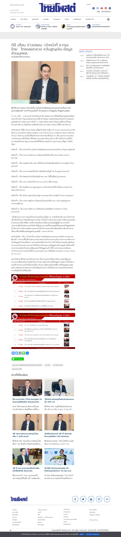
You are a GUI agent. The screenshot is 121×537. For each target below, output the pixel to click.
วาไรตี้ (39, 512)
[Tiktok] (110, 8)
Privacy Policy (94, 520)
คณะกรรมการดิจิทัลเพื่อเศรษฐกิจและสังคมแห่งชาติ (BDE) (27, 365)
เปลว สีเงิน (24, 19)
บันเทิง (67, 19)
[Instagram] (106, 8)
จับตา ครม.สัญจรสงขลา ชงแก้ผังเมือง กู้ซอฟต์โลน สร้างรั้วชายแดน (98, 67)
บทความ (14, 517)
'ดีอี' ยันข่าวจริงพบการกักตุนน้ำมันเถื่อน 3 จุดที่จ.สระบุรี (25, 435)
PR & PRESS (93, 510)
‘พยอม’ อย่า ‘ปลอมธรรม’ (23, 27)
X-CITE (66, 514)
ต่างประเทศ (56, 19)
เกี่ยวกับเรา (92, 512)
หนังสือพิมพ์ (77, 19)
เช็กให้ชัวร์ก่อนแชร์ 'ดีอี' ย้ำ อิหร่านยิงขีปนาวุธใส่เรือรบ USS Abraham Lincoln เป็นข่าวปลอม (58, 436)
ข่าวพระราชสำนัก (16, 522)
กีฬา (39, 515)
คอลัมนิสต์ (35, 19)
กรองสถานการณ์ (42, 510)
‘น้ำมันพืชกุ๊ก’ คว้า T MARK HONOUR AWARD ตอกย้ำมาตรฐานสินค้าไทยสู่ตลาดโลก (98, 77)
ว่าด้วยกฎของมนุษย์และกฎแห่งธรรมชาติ (76, 28)
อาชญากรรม (67, 512)
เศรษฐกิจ (46, 19)
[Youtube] (102, 8)
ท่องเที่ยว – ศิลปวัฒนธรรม (45, 517)
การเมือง (13, 19)
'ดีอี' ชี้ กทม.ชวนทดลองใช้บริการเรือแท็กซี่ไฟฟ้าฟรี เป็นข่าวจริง (25, 469)
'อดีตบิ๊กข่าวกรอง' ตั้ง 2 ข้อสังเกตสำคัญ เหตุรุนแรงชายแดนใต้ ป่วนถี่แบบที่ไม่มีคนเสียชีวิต (97, 61)
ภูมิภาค (40, 522)
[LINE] (107, 499)
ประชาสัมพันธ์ (41, 520)
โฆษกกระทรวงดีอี (16, 369)
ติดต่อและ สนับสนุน (95, 515)
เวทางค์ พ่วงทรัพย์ (57, 365)
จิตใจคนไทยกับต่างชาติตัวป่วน (101, 27)
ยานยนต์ (66, 517)
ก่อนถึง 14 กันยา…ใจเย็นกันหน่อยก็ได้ (49, 28)
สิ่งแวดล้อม (41, 525)
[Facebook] (94, 8)
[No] (119, 534)
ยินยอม (82, 534)
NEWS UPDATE (85, 51)
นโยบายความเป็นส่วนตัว (92, 534)
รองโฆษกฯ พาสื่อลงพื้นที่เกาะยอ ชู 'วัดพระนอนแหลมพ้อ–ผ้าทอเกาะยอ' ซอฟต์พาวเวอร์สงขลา (98, 56)
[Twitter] (98, 8)
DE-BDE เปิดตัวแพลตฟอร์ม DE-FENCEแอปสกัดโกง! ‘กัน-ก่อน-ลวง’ (58, 469)
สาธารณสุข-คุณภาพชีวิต (70, 519)
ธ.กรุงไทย (47, 365)
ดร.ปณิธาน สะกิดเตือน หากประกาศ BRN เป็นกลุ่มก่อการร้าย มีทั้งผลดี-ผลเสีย (97, 72)
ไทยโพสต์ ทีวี (90, 19)
